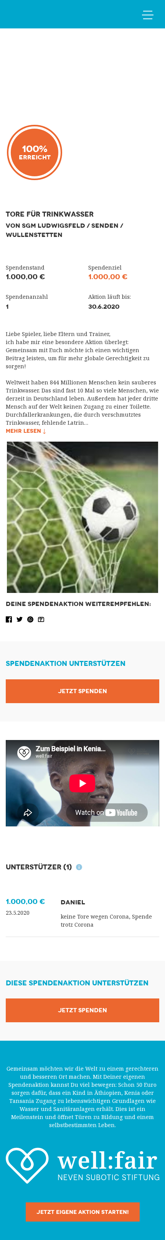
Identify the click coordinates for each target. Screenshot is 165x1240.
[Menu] (147, 14)
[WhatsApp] (31, 618)
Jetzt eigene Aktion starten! (82, 1212)
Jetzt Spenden (82, 691)
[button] (9, 618)
